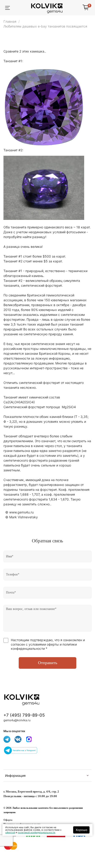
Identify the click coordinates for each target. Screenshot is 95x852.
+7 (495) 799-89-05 (24, 715)
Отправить (47, 662)
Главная (9, 21)
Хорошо (81, 830)
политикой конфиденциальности (36, 832)
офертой (10, 832)
